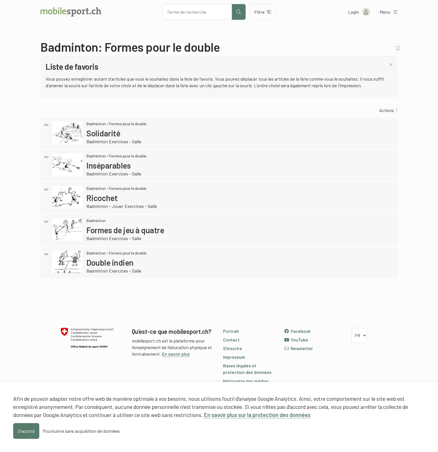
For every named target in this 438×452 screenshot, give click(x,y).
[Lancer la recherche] (239, 12)
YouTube (299, 339)
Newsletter (301, 348)
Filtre (259, 12)
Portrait (231, 331)
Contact (231, 339)
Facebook (300, 331)
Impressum (234, 357)
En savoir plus (176, 354)
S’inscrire (232, 348)
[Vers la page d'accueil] (71, 12)
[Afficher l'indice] (399, 48)
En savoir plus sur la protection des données (257, 414)
